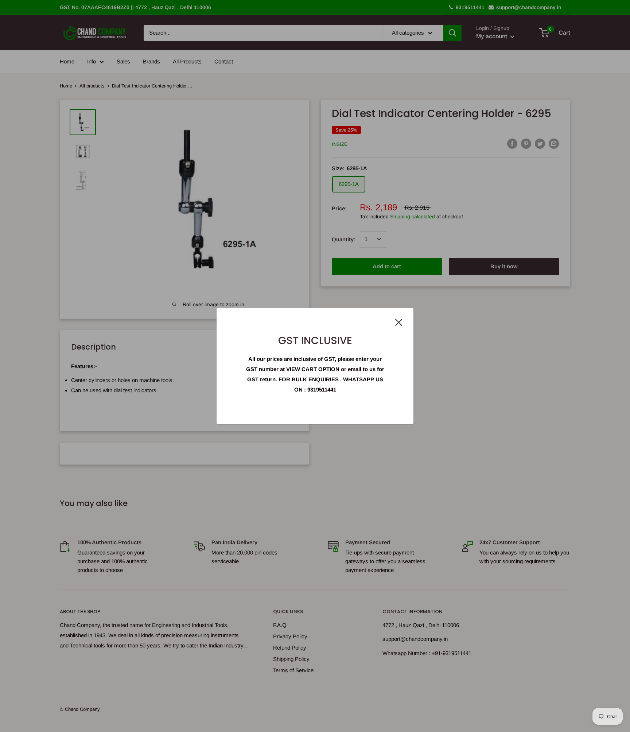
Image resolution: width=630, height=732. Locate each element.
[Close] (398, 322)
